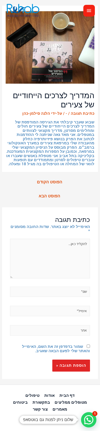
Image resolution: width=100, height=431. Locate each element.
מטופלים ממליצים (71, 402)
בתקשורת (41, 402)
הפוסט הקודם (49, 182)
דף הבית (67, 395)
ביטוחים (20, 402)
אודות (49, 395)
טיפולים (32, 395)
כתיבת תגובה (82, 113)
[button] (88, 419)
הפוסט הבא (49, 196)
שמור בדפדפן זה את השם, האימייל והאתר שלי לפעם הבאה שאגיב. (56, 348)
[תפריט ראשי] (89, 11)
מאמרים (60, 409)
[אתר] (50, 331)
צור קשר (40, 409)
